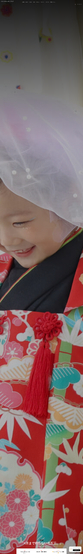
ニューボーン (58, 550)
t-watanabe (39, 546)
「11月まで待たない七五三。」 (41, 543)
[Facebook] (78, 4)
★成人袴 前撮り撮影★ (41, 552)
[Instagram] (79, 4)
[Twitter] (81, 4)
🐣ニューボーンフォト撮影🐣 (58, 552)
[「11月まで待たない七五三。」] (41, 277)
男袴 (41, 550)
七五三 (41, 540)
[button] (75, 4)
